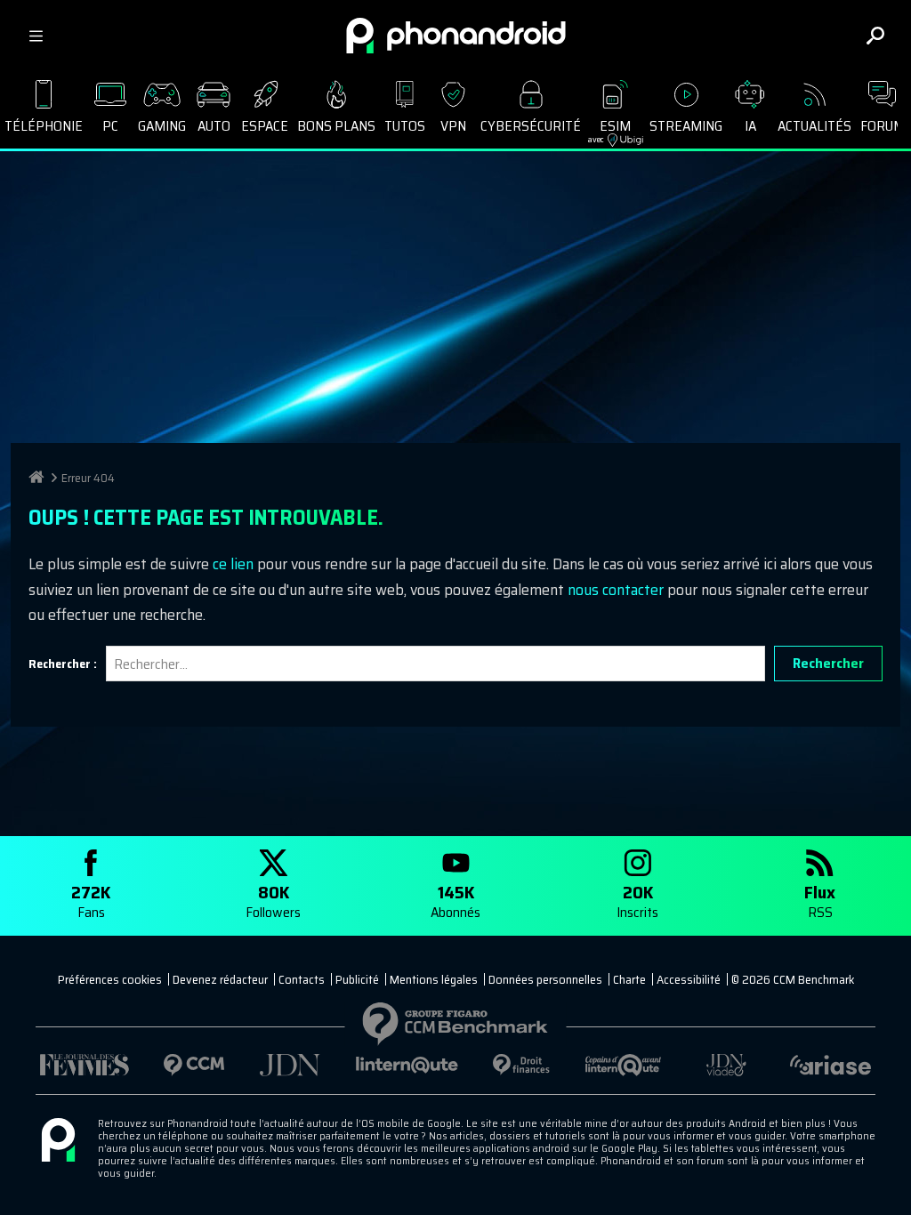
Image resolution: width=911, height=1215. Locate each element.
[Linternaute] (407, 1065)
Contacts (301, 979)
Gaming (162, 126)
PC (110, 126)
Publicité (357, 979)
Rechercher (828, 663)
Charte (629, 979)
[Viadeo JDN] (726, 1065)
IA (750, 126)
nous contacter (616, 589)
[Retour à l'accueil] (456, 35)
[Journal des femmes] (84, 1065)
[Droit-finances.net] (522, 1065)
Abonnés (455, 900)
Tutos (404, 126)
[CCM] (195, 1065)
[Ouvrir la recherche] (875, 35)
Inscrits (637, 900)
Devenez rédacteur (220, 979)
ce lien (233, 563)
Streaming (685, 126)
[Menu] (35, 35)
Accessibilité (689, 979)
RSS (819, 900)
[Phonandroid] (58, 1141)
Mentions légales (434, 979)
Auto (214, 126)
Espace (264, 126)
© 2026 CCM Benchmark (792, 979)
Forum (882, 126)
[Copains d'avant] (623, 1065)
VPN (453, 126)
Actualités (814, 126)
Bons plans (336, 126)
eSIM (610, 130)
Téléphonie (43, 126)
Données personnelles (545, 979)
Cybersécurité (530, 126)
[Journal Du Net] (290, 1065)
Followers (273, 900)
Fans (90, 900)
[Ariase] (830, 1064)
